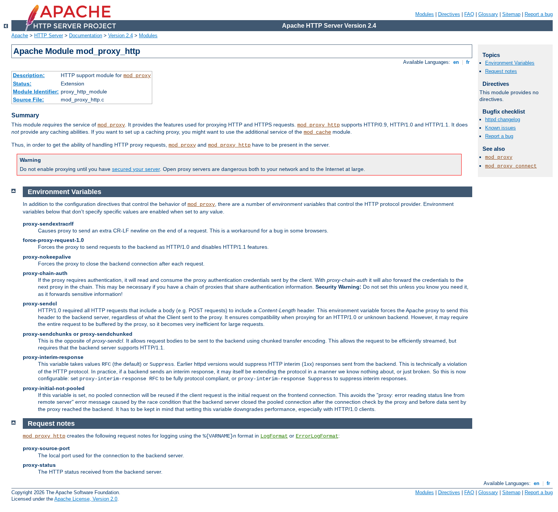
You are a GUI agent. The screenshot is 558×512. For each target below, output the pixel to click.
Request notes (501, 71)
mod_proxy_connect (511, 166)
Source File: (28, 99)
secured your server (136, 169)
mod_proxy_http (318, 125)
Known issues (500, 128)
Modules (424, 14)
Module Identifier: (36, 91)
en (456, 62)
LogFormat (274, 436)
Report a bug (539, 14)
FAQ (469, 14)
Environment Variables (509, 63)
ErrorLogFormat (317, 436)
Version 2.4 (120, 35)
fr (468, 62)
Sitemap (511, 14)
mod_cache (317, 132)
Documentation (85, 35)
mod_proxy (137, 76)
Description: (29, 75)
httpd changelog (502, 119)
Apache (19, 35)
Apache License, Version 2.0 (85, 499)
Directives (449, 14)
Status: (22, 84)
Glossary (488, 14)
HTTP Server (48, 35)
